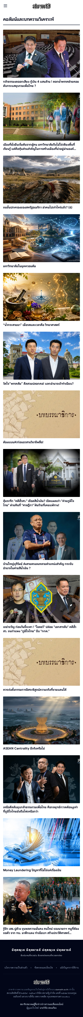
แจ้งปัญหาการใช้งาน (69, 967)
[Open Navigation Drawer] (5, 6)
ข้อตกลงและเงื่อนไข (44, 967)
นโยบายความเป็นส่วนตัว (15, 967)
